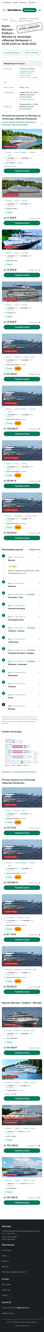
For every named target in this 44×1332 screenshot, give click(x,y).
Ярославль (18, 516)
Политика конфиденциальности (14, 1272)
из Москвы (13, 20)
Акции (15, 2)
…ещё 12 (33, 1180)
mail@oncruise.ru (8, 1313)
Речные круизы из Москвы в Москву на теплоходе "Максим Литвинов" (19, 123)
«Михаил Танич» (11, 208)
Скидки (9, 212)
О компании (6, 2)
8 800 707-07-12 (22, 1308)
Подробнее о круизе (22, 171)
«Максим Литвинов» (27, 69)
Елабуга (17, 1030)
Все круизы (6, 1284)
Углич (17, 305)
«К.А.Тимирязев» (11, 1038)
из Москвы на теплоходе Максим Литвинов (28, 20)
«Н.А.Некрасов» (11, 1188)
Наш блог (32, 2)
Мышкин (18, 357)
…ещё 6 (23, 810)
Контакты (23, 2)
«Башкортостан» (12, 260)
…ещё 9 (9, 412)
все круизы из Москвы (27, 99)
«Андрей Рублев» (12, 1090)
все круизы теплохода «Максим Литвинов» (27, 72)
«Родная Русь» (11, 313)
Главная (5, 20)
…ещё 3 (32, 357)
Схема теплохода (31, 53)
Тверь (17, 201)
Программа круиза (11, 53)
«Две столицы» (11, 1136)
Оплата (4, 1295)
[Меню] (39, 10)
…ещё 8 (9, 155)
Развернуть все (35, 549)
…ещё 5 (34, 516)
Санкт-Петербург (21, 152)
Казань (8, 810)
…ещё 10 (33, 1128)
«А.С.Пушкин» (11, 163)
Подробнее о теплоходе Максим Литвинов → (19, 772)
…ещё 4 (26, 917)
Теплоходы (6, 1290)
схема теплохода (25, 75)
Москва (8, 152)
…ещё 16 (33, 1082)
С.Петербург (10, 917)
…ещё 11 (32, 1030)
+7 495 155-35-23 (9, 1308)
